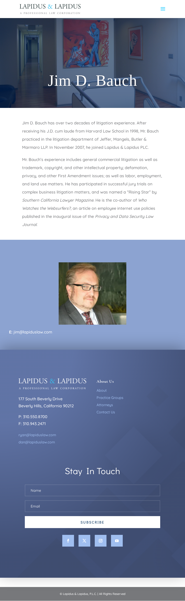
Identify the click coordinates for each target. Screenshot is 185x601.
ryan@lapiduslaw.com (37, 435)
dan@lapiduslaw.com (36, 442)
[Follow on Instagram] (100, 541)
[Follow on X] (84, 541)
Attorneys (105, 405)
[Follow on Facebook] (68, 541)
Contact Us (106, 412)
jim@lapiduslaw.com (33, 332)
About (102, 390)
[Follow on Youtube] (117, 541)
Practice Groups (110, 397)
